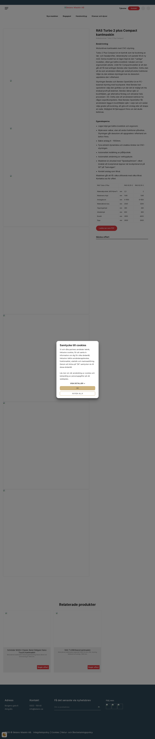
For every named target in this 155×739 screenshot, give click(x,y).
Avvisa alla (77, 393)
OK (77, 388)
